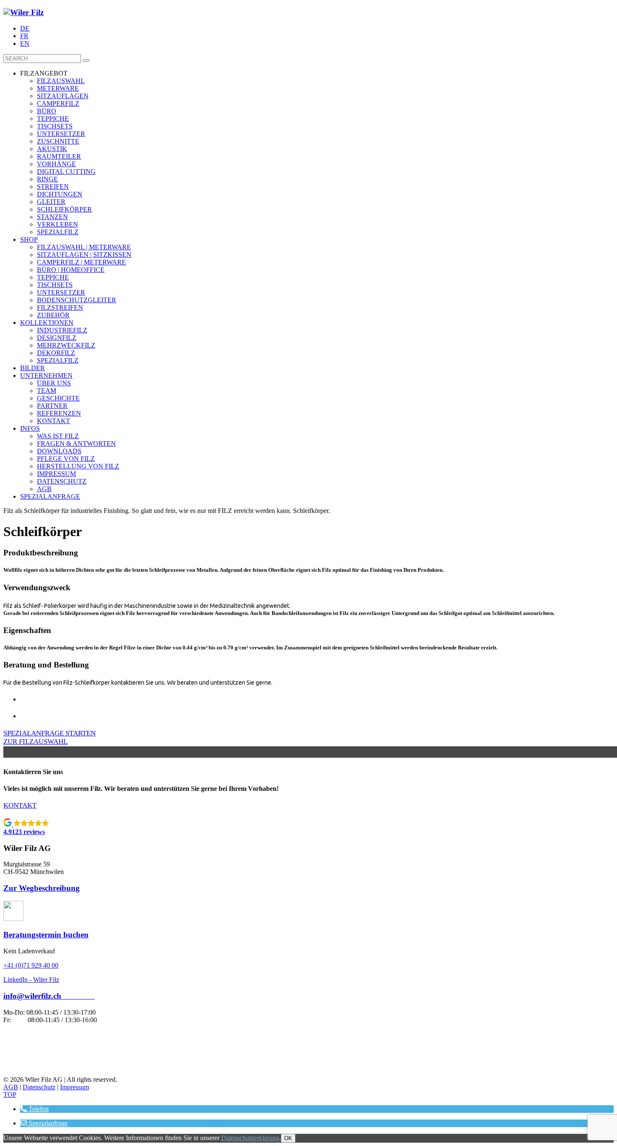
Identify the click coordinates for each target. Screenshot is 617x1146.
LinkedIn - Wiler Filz (31, 979)
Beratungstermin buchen (46, 934)
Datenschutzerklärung (250, 1137)
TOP (9, 1094)
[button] (308, 827)
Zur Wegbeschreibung (41, 888)
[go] (86, 60)
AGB (10, 1087)
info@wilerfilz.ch (49, 996)
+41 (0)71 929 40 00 (30, 965)
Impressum (74, 1087)
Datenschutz (39, 1087)
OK (288, 1138)
